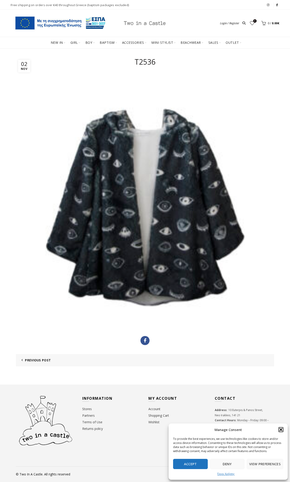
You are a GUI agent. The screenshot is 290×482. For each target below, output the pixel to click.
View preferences (265, 464)
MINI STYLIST (162, 42)
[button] (281, 429)
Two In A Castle (31, 474)
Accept (190, 464)
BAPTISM (107, 42)
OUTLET (232, 42)
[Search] (244, 23)
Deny (227, 464)
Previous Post (38, 360)
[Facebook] (145, 340)
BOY (88, 42)
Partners (88, 415)
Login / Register (229, 23)
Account (154, 409)
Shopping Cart (158, 415)
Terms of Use (92, 422)
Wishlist (255, 21)
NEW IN (57, 42)
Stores (87, 409)
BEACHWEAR (191, 42)
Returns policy (92, 428)
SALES (213, 42)
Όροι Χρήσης (225, 474)
